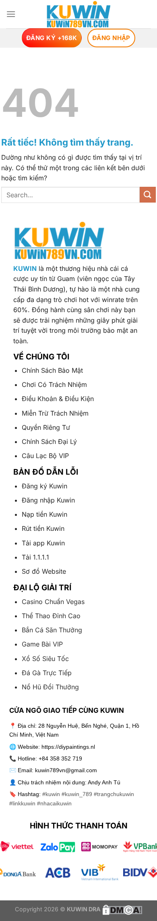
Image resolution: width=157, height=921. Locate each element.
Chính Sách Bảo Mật (52, 370)
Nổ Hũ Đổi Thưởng (50, 687)
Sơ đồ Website (44, 571)
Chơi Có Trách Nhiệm (54, 384)
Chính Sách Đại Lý (49, 441)
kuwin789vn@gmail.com (66, 770)
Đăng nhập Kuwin (48, 500)
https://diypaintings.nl (68, 747)
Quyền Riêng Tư (46, 427)
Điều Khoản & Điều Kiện (58, 399)
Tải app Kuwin (43, 543)
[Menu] (11, 14)
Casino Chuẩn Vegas (53, 602)
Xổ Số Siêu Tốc (45, 659)
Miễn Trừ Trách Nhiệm (55, 413)
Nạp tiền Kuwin (44, 514)
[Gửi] (148, 195)
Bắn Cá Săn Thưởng (52, 630)
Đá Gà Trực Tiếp (47, 673)
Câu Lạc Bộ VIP (45, 456)
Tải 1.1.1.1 (35, 557)
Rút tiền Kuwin (43, 528)
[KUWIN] (79, 14)
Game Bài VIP (42, 644)
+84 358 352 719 (60, 758)
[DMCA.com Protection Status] (122, 909)
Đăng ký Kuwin (44, 486)
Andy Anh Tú (104, 782)
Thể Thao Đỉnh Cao (51, 616)
